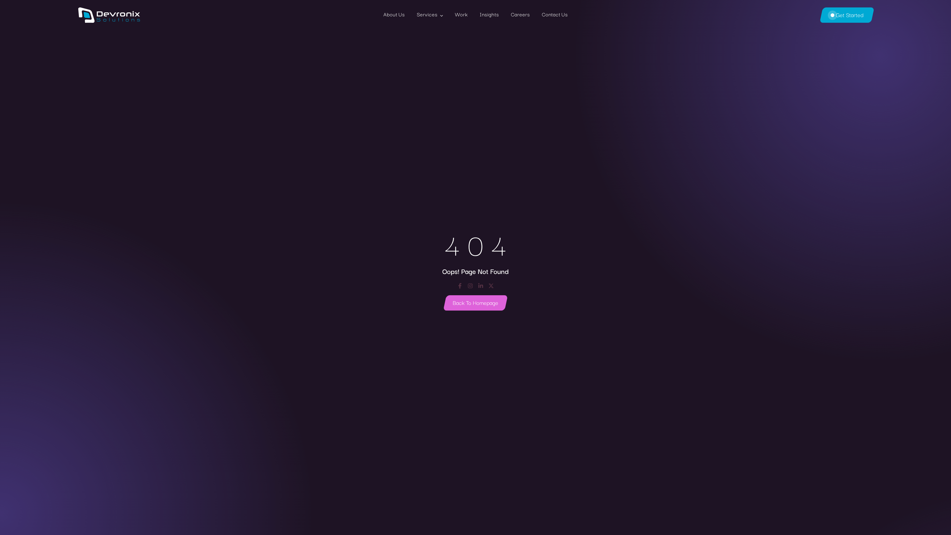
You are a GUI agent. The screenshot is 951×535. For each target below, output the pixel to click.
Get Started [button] (849, 14)
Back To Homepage (475, 302)
